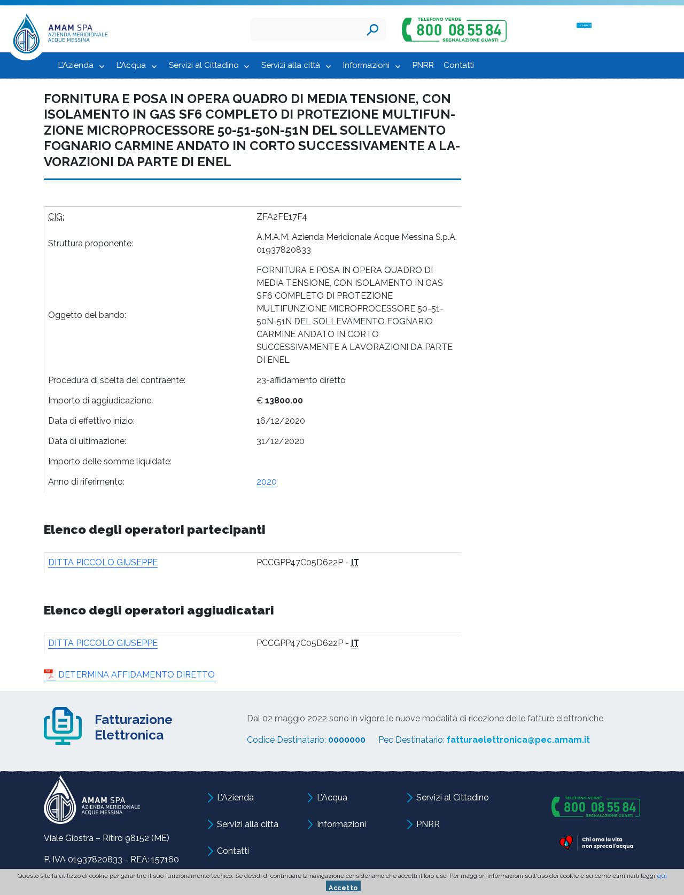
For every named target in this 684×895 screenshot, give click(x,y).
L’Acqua (131, 65)
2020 (266, 482)
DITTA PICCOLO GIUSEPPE (103, 562)
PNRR (423, 65)
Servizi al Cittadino (204, 65)
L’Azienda (76, 65)
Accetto (343, 887)
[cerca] (372, 29)
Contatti (459, 65)
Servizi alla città (290, 65)
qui (662, 876)
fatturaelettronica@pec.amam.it (518, 740)
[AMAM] (56, 36)
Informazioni (366, 65)
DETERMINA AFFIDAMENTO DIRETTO (136, 675)
